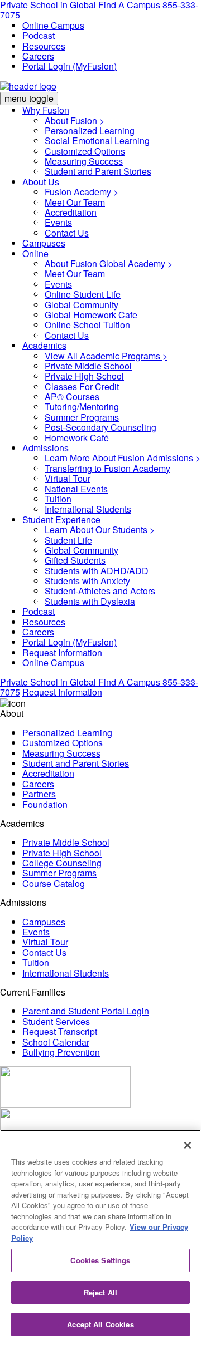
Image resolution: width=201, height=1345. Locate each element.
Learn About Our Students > (100, 529)
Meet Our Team (75, 202)
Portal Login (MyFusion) (69, 66)
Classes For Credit (82, 386)
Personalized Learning (90, 130)
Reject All (100, 1292)
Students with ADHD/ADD (97, 570)
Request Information (62, 652)
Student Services (56, 1021)
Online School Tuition (87, 324)
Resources (43, 46)
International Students (88, 508)
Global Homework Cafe (91, 314)
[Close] (187, 1145)
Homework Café (77, 437)
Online (35, 253)
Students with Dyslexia (90, 601)
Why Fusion (45, 110)
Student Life (68, 540)
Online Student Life (83, 294)
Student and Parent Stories (98, 171)
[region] (100, 1237)
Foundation (45, 804)
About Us (40, 181)
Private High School (84, 375)
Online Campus (53, 25)
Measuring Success (84, 161)
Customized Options (85, 151)
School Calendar (55, 1042)
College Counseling (62, 862)
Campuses (43, 243)
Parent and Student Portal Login (85, 1010)
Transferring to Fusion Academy (107, 468)
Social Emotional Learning (97, 140)
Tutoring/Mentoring (82, 406)
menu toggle (29, 98)
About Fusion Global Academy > (109, 263)
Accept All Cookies (100, 1324)
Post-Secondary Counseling (100, 427)
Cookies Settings (100, 1260)
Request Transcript (59, 1031)
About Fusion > (74, 120)
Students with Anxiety (87, 580)
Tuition (58, 498)
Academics (44, 345)
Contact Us (67, 232)
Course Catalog (53, 883)
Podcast (38, 35)
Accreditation (71, 212)
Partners (39, 793)
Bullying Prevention (61, 1052)
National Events (76, 488)
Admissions (45, 447)
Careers (38, 56)
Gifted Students (75, 560)
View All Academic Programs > (106, 355)
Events (58, 222)
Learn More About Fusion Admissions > (122, 457)
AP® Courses (72, 396)
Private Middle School (88, 365)
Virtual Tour (67, 478)
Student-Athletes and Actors (100, 590)
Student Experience (61, 519)
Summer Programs (82, 417)
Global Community (81, 304)
